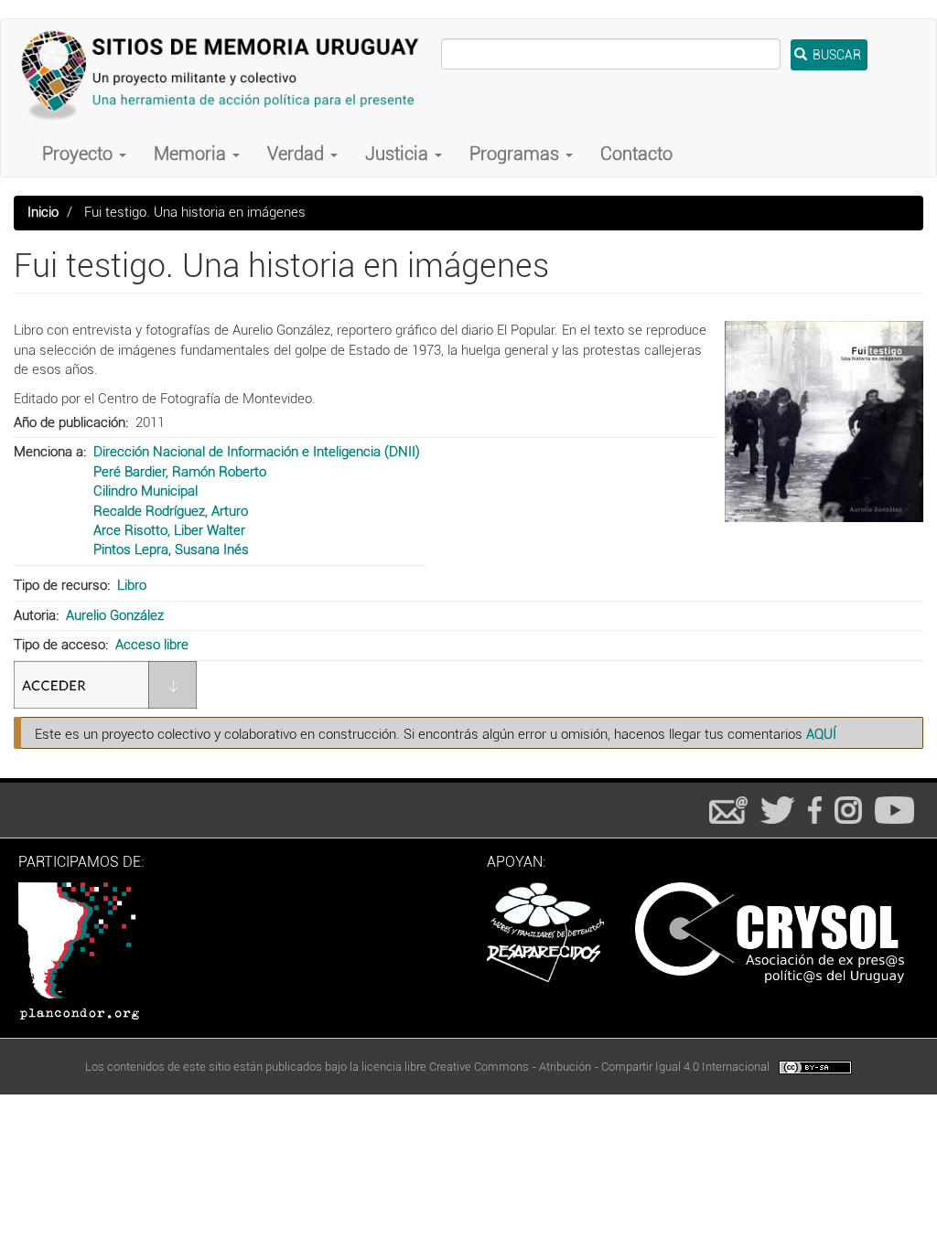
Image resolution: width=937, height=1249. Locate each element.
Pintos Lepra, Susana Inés (171, 549)
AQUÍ (821, 734)
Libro (131, 585)
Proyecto (79, 154)
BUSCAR (835, 55)
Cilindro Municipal (145, 491)
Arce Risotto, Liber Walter (169, 530)
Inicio (43, 212)
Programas (516, 154)
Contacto (636, 154)
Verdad (297, 154)
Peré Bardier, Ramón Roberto (179, 472)
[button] (824, 421)
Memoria (192, 154)
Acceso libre (151, 644)
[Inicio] (228, 75)
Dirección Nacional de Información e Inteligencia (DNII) (256, 451)
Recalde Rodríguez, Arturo (170, 511)
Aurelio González (115, 615)
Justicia (399, 154)
